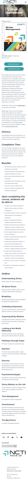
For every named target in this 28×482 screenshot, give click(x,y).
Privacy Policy (17, 470)
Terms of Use (10, 470)
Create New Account (14, 68)
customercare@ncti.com (11, 126)
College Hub (21, 105)
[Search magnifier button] (15, 446)
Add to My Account (13, 64)
